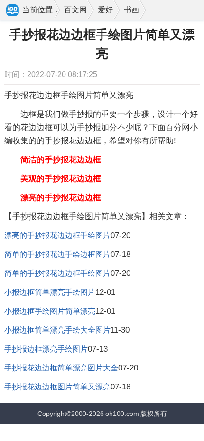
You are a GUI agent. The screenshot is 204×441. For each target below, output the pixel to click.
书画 (131, 10)
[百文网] (12, 11)
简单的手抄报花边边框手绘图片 (57, 273)
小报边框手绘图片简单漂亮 (49, 311)
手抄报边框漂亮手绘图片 (46, 349)
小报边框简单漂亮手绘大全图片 (57, 330)
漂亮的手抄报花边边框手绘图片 (57, 235)
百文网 (75, 10)
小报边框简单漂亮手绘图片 (49, 292)
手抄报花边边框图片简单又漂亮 (57, 387)
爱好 (105, 10)
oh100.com (122, 413)
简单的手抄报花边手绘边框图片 (57, 254)
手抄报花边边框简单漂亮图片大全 (61, 368)
